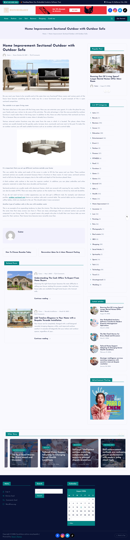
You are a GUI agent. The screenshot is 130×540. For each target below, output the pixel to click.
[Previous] (105, 91)
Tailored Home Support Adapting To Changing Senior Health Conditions (111, 348)
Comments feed (11, 500)
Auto (94, 113)
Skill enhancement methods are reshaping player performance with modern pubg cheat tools (110, 455)
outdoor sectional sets (17, 197)
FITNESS (95, 158)
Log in (7, 492)
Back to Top (121, 535)
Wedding (95, 285)
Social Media (97, 249)
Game (94, 173)
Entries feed (10, 496)
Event (94, 143)
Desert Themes (17, 537)
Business (33, 18)
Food (94, 163)
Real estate (98, 57)
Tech (26, 18)
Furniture (95, 168)
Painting (95, 219)
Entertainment (97, 138)
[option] (107, 71)
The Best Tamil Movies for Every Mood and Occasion (19, 457)
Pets (94, 224)
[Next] (108, 91)
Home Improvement (99, 204)
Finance (95, 153)
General (95, 184)
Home (6, 18)
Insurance (95, 209)
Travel (94, 275)
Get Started (121, 18)
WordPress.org (11, 504)
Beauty (94, 118)
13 (81, 507)
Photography (97, 229)
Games (94, 178)
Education (96, 133)
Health (94, 194)
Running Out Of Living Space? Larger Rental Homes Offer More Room (105, 79)
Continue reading (41, 298)
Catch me (51, 18)
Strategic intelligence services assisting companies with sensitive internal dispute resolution (79, 455)
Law (20, 18)
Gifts (94, 189)
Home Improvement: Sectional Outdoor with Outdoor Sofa (68, 34)
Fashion (13, 18)
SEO (94, 239)
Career (94, 128)
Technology (96, 269)
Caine (9, 55)
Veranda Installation (51, 311)
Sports (94, 259)
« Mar (71, 523)
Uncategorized (97, 280)
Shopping (42, 18)
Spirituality (96, 254)
